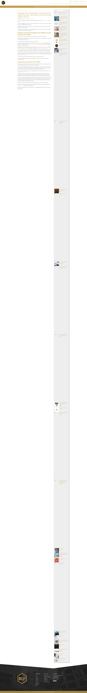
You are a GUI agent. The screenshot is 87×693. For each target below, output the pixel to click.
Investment (45, 680)
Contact (85, 3)
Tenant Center (80, 3)
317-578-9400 (72, 1)
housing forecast (45, 20)
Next (22, 89)
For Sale (36, 680)
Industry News (75, 3)
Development (46, 675)
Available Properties (68, 3)
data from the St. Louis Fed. (22, 54)
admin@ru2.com (77, 1)
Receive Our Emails (83, 1)
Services (59, 3)
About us (55, 3)
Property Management (47, 676)
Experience (62, 3)
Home (51, 3)
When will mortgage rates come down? (28, 18)
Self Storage (45, 679)
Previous (19, 89)
